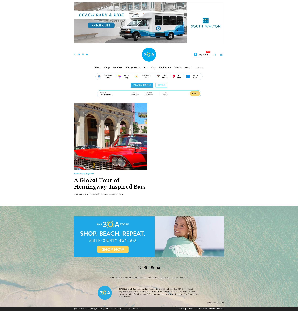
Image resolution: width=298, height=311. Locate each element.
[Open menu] (221, 54)
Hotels (161, 85)
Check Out (148, 92)
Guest (164, 92)
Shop (107, 67)
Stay (153, 67)
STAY (154, 278)
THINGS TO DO (139, 278)
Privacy (220, 309)
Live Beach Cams (108, 76)
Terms (212, 309)
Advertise (202, 309)
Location (103, 92)
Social (188, 67)
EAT (149, 278)
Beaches (117, 67)
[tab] (142, 85)
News (97, 67)
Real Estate (165, 67)
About (181, 309)
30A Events (164, 76)
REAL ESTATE (164, 278)
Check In (134, 92)
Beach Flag (126, 76)
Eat (145, 67)
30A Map (179, 76)
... (137, 95)
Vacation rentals (142, 85)
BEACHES (127, 278)
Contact (199, 67)
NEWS (119, 278)
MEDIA (175, 278)
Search (195, 93)
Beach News (195, 76)
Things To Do (133, 67)
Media (177, 67)
